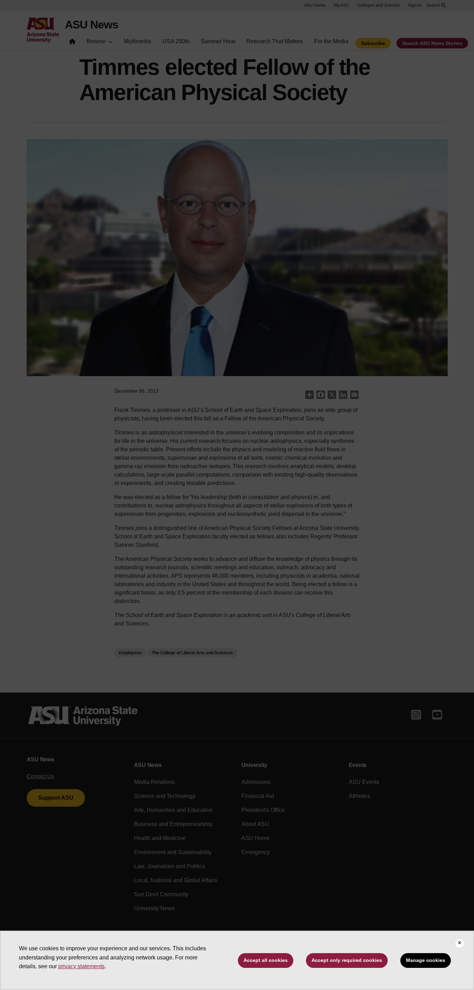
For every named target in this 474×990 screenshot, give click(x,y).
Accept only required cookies (347, 960)
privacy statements (81, 966)
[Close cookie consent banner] (460, 943)
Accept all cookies (265, 960)
